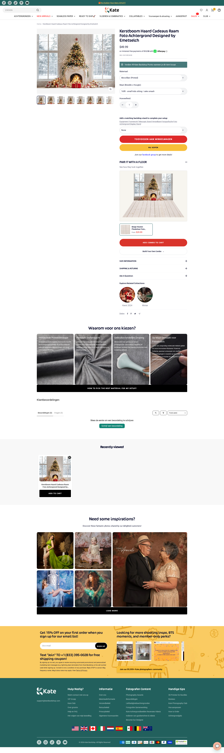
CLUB (205, 16)
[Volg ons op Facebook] (4, 3)
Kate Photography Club (177, 703)
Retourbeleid (104, 707)
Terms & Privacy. (82, 670)
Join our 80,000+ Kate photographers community (141, 669)
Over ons (102, 695)
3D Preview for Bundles (177, 695)
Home (39, 24)
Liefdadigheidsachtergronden (138, 703)
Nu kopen (153, 147)
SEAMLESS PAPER (65, 16)
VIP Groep (72, 699)
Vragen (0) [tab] (58, 413)
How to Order (173, 712)
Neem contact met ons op (78, 695)
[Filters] (163, 413)
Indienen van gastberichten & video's (140, 716)
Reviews (171, 699)
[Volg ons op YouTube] (27, 3)
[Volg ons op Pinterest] (21, 3)
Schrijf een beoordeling (112, 426)
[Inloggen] (207, 10)
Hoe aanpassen (174, 707)
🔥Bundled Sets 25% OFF (112, 3)
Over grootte (73, 707)
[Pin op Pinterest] (131, 314)
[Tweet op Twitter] (135, 314)
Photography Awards (134, 695)
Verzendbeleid (104, 703)
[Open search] (156, 413)
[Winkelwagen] (212, 10)
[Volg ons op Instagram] (10, 3)
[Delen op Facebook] (127, 314)
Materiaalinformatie (107, 699)
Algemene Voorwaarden (108, 716)
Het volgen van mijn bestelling (79, 716)
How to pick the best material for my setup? (112, 388)
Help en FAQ (72, 712)
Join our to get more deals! (153, 155)
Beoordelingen (132, 699)
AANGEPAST (181, 16)
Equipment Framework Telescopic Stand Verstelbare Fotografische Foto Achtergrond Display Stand (148, 123)
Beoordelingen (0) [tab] (45, 413)
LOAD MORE (112, 611)
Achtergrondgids (175, 716)
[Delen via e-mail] (139, 314)
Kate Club (71, 703)
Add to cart (55, 493)
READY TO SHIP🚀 (87, 16)
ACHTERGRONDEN (22, 16)
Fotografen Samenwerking (136, 707)
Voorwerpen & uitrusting (159, 16)
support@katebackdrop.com (48, 701)
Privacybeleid (104, 712)
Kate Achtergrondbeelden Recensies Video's (143, 712)
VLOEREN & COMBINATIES (111, 16)
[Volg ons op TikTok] (16, 3)
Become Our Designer (134, 720)
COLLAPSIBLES (135, 16)
